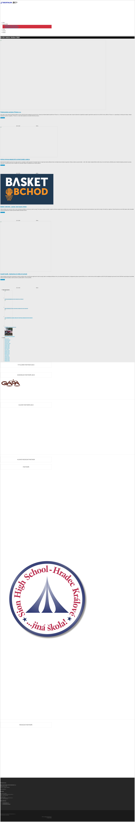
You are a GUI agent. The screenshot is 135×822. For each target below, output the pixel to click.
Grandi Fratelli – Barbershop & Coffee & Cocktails (13, 274)
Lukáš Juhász (49, 817)
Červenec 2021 (7, 340)
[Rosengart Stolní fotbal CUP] (9, 335)
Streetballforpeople (6, 804)
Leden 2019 (7, 356)
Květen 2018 (7, 358)
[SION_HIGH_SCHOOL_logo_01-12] (47, 645)
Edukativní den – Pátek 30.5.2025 (11, 25)
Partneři (4, 31)
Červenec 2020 (7, 343)
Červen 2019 (7, 350)
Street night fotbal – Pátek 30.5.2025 (12, 26)
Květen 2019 (7, 351)
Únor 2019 (7, 355)
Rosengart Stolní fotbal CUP (10, 336)
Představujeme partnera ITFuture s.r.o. (10, 112)
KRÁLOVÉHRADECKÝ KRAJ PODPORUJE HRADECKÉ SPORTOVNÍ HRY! (16, 308)
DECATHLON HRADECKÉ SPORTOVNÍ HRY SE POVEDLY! (14, 299)
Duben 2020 (7, 346)
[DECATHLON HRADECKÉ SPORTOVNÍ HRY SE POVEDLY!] (9, 298)
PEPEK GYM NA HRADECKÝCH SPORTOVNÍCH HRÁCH (15, 159)
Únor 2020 (7, 349)
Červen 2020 (7, 344)
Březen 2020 (7, 348)
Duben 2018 (7, 359)
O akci (4, 29)
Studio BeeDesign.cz (48, 816)
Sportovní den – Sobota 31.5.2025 (11, 27)
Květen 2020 (7, 345)
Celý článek (2, 117)
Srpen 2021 (7, 338)
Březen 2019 (7, 353)
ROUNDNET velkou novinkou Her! (10, 327)
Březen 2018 (7, 360)
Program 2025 (5, 24)
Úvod (3, 22)
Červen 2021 (7, 341)
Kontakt (4, 32)
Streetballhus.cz (6, 802)
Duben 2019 (7, 352)
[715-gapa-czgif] (11, 387)
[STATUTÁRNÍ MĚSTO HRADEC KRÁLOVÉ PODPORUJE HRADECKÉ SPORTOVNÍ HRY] (9, 316)
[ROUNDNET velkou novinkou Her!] (9, 326)
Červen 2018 (7, 357)
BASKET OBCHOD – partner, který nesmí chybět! (13, 207)
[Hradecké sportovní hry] (9, 3)
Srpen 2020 (7, 342)
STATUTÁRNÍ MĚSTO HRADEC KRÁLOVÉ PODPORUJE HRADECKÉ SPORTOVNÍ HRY (19, 318)
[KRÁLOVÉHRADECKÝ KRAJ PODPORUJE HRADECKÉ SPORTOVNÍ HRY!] (9, 307)
